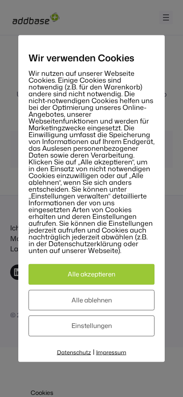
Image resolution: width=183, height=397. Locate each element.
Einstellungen (91, 325)
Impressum (111, 352)
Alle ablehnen (91, 299)
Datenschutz (74, 352)
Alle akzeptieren (91, 274)
